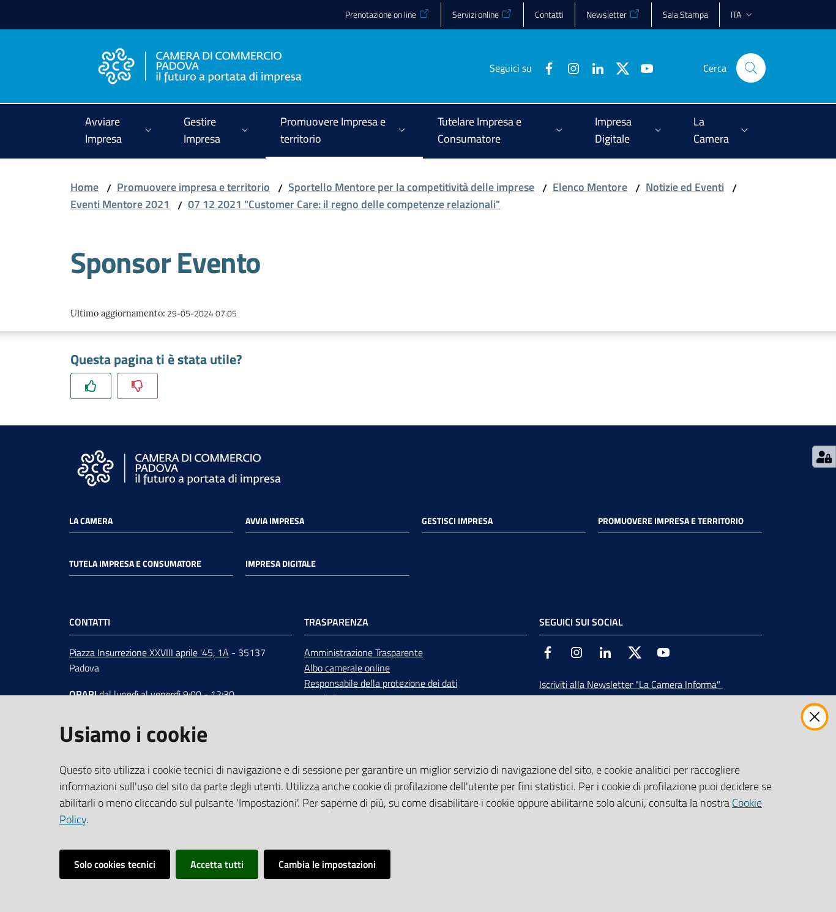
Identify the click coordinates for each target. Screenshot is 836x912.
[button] (751, 68)
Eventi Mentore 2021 (120, 204)
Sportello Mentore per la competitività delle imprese (411, 187)
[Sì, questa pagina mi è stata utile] (90, 386)
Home (84, 187)
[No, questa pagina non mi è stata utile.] (137, 386)
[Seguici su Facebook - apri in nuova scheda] (544, 67)
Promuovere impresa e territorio (193, 187)
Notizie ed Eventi (685, 187)
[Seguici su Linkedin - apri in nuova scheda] (593, 67)
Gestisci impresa (457, 521)
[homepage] (199, 68)
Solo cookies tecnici (114, 864)
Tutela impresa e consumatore (135, 564)
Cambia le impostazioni (327, 864)
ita (736, 14)
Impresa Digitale (280, 564)
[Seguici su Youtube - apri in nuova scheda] (642, 67)
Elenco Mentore (590, 187)
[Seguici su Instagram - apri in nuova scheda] (568, 67)
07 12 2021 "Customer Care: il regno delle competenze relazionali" (344, 204)
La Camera (91, 521)
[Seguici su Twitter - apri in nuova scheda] (617, 67)
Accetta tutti (217, 864)
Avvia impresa (274, 521)
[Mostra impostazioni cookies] (824, 457)
